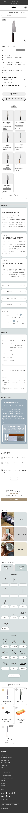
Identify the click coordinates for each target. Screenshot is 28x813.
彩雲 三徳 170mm (7, 185)
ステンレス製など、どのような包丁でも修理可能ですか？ (15, 471)
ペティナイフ (22, 585)
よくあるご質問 (4, 765)
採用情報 (3, 785)
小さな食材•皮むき (5, 668)
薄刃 (23, 606)
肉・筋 (23, 646)
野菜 (14, 657)
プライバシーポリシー (6, 775)
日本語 (15, 804)
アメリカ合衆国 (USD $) (6, 804)
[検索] (5, 7)
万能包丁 (5, 646)
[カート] (25, 7)
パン (23, 657)
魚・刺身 (5, 657)
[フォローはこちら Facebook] (6, 793)
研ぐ (14, 668)
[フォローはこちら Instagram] (12, 793)
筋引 (14, 595)
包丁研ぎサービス (18, 12)
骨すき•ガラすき (23, 595)
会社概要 (3, 783)
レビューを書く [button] (14, 499)
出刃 (5, 606)
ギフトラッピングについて (15, 99)
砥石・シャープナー (5, 629)
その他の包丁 (13, 617)
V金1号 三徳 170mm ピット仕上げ (7, 123)
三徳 (5, 15)
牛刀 (14, 585)
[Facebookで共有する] (15, 195)
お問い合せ (3, 768)
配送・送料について (5, 760)
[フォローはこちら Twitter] (9, 793)
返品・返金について (5, 762)
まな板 (23, 617)
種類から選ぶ (7, 566)
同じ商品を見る (21, 285)
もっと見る (14, 478)
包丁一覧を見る (14, 675)
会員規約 (3, 780)
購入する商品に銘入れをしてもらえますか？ (14, 457)
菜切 (5, 595)
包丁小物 (22, 668)
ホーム (2, 15)
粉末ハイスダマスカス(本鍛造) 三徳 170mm (8, 165)
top (3, 12)
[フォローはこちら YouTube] (14, 793)
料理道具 (11, 12)
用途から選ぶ (20, 566)
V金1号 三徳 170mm (20, 122)
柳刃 (14, 606)
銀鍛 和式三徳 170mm (20, 164)
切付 (5, 617)
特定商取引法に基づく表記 (7, 778)
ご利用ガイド (4, 755)
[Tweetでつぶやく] (18, 195)
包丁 (6, 12)
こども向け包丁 (14, 646)
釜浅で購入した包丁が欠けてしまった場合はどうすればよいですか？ (15, 464)
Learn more (14, 3)
